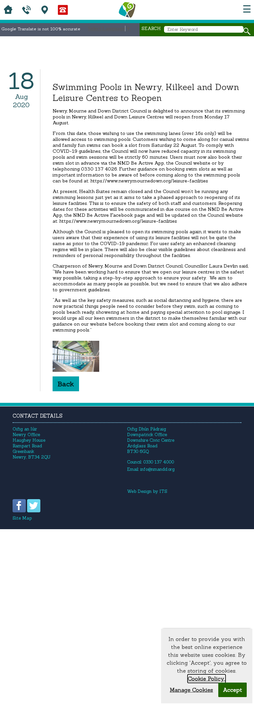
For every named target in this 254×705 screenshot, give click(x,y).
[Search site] (246, 31)
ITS (163, 491)
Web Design (139, 491)
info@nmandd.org (157, 469)
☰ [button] (246, 9)
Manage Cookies (191, 690)
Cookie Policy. (206, 678)
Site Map (22, 518)
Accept (232, 690)
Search (151, 28)
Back (66, 384)
